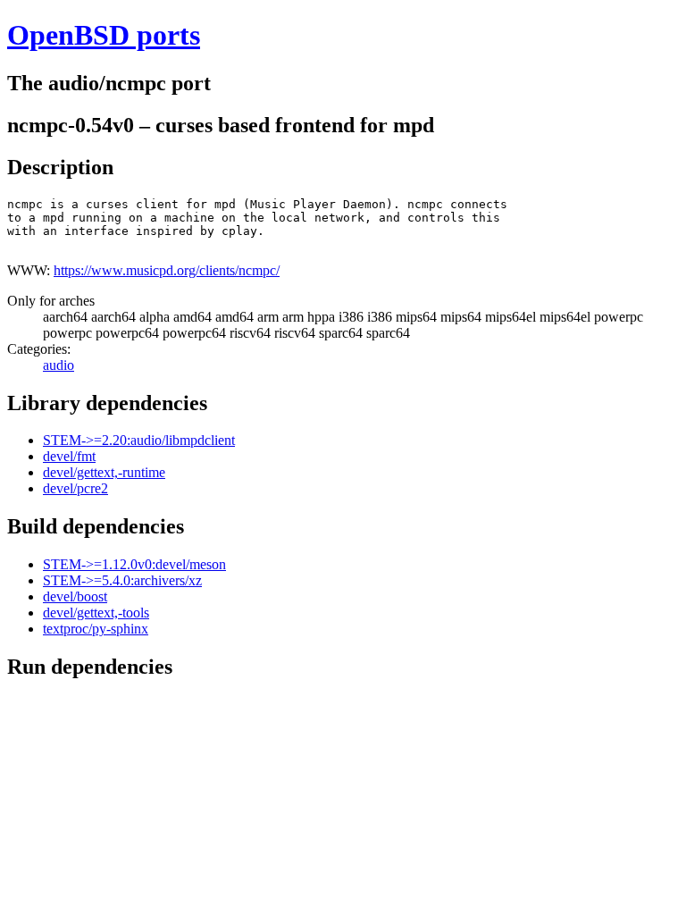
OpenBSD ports (103, 35)
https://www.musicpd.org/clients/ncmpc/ (167, 270)
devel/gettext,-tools (96, 612)
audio (58, 365)
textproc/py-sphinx (95, 628)
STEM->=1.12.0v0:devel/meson (134, 564)
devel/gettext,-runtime (104, 472)
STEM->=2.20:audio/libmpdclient (139, 440)
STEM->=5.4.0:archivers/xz (122, 580)
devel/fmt (69, 456)
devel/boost (75, 596)
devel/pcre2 (75, 488)
